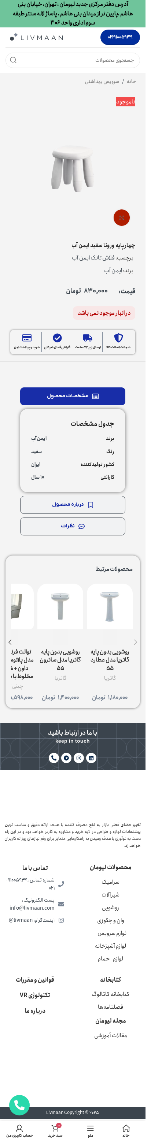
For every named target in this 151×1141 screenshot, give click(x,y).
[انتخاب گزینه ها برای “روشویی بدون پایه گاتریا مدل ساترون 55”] (60, 637)
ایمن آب (113, 270)
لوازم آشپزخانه (110, 946)
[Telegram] (66, 758)
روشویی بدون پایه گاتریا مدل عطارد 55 (110, 660)
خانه (131, 81)
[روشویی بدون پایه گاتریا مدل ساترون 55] (60, 606)
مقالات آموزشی (110, 1035)
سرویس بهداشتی (102, 81)
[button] (135, 642)
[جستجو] (13, 60)
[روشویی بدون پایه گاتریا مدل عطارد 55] (110, 606)
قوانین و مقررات (35, 980)
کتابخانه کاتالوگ (110, 994)
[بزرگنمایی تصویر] (122, 217)
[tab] (72, 396)
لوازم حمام (110, 958)
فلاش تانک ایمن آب (93, 257)
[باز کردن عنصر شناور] (19, 1105)
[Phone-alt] (54, 758)
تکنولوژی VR (35, 995)
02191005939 (120, 37)
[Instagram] (79, 758)
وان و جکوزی (110, 920)
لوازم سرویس (111, 933)
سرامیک (110, 882)
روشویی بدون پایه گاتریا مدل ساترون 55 (60, 660)
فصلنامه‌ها (110, 1007)
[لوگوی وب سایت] (36, 36)
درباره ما (35, 1011)
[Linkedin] (91, 758)
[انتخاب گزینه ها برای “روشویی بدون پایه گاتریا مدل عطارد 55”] (110, 637)
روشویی (110, 907)
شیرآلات (110, 894)
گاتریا (110, 678)
